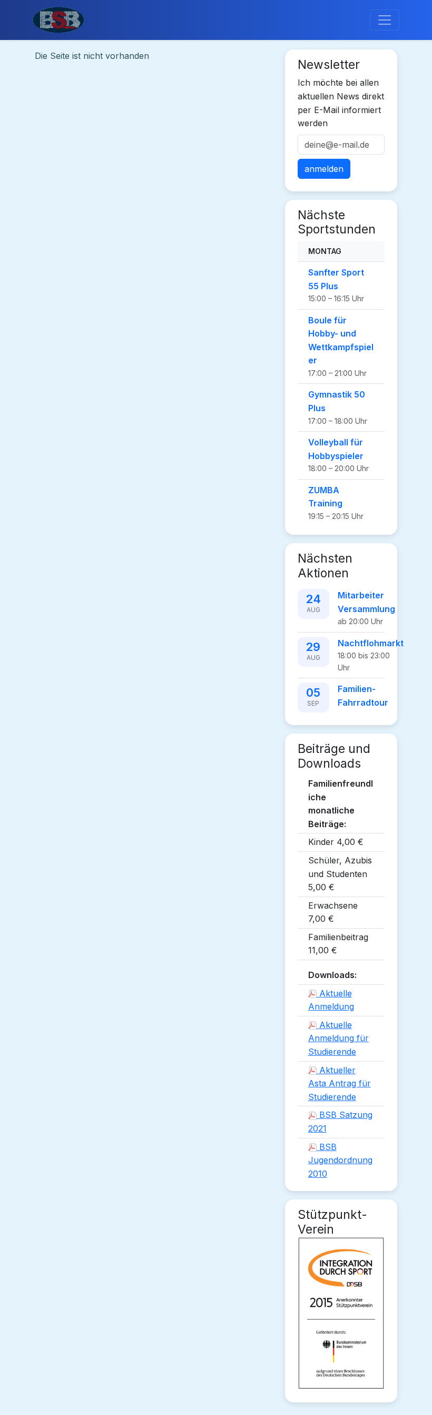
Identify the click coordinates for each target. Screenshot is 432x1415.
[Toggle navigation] (384, 19)
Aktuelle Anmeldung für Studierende (338, 1038)
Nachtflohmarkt (371, 643)
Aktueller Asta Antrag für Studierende (339, 1083)
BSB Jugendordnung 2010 (340, 1160)
